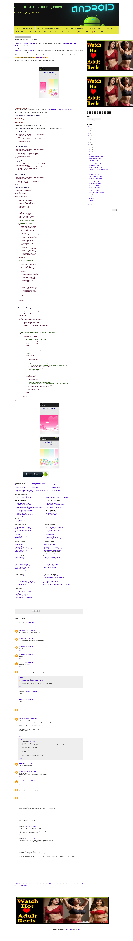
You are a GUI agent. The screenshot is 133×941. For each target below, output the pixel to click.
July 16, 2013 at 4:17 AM (30, 622)
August (90, 147)
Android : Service (19, 551)
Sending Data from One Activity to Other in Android (26, 548)
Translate (97, 121)
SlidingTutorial (40, 798)
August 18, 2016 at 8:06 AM (32, 797)
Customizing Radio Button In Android (96, 189)
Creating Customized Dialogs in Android (53, 548)
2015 (89, 140)
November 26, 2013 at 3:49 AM (31, 691)
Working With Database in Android (50, 581)
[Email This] (33, 611)
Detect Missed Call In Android (95, 163)
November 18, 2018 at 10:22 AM (31, 805)
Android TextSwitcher (36, 484)
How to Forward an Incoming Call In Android (25, 582)
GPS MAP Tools (108, 28)
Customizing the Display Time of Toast (32, 506)
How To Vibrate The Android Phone (23, 591)
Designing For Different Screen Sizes (31, 514)
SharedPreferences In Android (51, 575)
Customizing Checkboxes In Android (55, 504)
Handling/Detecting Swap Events (40, 486)
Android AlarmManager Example (95, 178)
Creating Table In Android (48, 582)
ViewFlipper (19, 50)
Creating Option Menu (20, 557)
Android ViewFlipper (55, 484)
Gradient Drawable (55, 486)
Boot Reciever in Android (94, 190)
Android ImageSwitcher (20, 484)
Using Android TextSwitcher (52, 513)
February (91, 200)
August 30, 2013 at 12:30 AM (29, 670)
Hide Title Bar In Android (94, 160)
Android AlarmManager (20, 489)
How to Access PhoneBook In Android (23, 595)
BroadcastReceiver (19, 553)
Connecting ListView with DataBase (96, 153)
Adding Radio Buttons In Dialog (51, 546)
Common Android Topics (64, 32)
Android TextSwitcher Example (95, 167)
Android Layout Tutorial (94, 165)
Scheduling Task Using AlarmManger (23, 521)
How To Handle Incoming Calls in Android (24, 581)
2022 (89, 128)
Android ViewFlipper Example (95, 174)
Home (49, 883)
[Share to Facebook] (37, 611)
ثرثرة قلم (20, 763)
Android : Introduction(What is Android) (32, 496)
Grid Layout (17, 538)
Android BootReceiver (35, 489)
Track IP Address (93, 28)
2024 (89, 126)
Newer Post (17, 883)
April (90, 196)
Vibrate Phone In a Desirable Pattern (56, 489)
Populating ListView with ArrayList (51, 558)
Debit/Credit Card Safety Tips (48, 28)
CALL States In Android (20, 584)
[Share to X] (36, 611)
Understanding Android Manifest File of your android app (57, 497)
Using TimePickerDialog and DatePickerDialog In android (32, 507)
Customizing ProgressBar (53, 506)
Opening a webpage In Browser (22, 594)
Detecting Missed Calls (20, 487)
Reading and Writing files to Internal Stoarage (54, 577)
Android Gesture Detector (20, 486)
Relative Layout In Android (21, 533)
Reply (20, 626)
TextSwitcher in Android (94, 181)
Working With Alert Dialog (49, 544)
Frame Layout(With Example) (21, 536)
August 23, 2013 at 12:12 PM (28, 662)
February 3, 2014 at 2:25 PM (29, 708)
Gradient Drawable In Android (95, 158)
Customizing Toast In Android (32, 503)
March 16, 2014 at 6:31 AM (33, 741)
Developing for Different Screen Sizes (23, 490)
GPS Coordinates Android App (73, 28)
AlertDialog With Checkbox (94, 187)
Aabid (20, 662)
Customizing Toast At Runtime (29, 567)
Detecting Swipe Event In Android (96, 176)
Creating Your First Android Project (30, 497)
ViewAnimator (30, 50)
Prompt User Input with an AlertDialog (23, 597)
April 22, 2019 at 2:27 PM (30, 838)
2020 (89, 131)
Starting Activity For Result (21, 547)
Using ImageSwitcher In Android (95, 180)
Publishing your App (55, 490)
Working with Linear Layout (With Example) (24, 528)
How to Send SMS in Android (51, 564)
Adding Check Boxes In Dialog (51, 547)
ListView (48, 533)
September (91, 146)
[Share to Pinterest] (39, 611)
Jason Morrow (69, 929)
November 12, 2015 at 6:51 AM (29, 780)
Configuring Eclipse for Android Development (59, 496)
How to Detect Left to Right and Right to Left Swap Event (59, 109)
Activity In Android (19, 544)
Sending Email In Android (20, 593)
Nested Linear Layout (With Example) (23, 530)
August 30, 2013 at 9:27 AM (37, 680)
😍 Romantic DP (97, 32)
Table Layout (18, 534)
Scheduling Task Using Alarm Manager (97, 192)
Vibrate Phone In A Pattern (94, 185)
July (90, 149)
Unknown (21, 638)
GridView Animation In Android (95, 171)
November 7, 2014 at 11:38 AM (29, 771)
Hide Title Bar (35, 487)
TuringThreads (22, 630)
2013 (89, 144)
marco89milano (22, 788)
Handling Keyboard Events (31, 516)
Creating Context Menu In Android (22, 558)
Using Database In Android (94, 172)
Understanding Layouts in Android (22, 527)
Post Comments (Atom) (25, 885)
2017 (89, 137)
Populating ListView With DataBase (36, 510)
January (91, 202)
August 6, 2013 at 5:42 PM (28, 646)
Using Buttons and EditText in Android (54, 527)
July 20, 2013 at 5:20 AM (31, 630)
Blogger (79, 929)
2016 (89, 139)
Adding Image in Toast (20, 568)
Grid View (48, 531)
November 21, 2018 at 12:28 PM (31, 817)
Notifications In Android (20, 590)
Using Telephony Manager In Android (23, 575)
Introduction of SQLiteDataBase (54, 580)
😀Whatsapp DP (82, 32)
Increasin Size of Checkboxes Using (33, 511)
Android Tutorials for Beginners (38, 7)
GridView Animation (55, 487)
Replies (21, 677)
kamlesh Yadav (25, 680)
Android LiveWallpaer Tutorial (38, 483)
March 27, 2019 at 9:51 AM (30, 826)
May (90, 194)
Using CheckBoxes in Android (52, 528)
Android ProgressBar (31, 513)
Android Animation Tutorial (26, 32)
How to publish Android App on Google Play (24, 491)
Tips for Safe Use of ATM (25, 28)
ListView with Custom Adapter (51, 560)
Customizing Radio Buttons (53, 503)
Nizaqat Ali (21, 718)
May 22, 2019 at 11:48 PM (30, 848)
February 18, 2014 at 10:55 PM (30, 718)
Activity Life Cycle (19, 546)
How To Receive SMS (49, 565)
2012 (89, 204)
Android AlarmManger (20, 520)
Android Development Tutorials (26, 43)
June (90, 151)
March (90, 198)
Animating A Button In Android (23, 508)
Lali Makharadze (22, 797)
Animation (20, 612)
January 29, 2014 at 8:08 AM (28, 699)
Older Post (81, 883)
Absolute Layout (18, 537)
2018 (89, 135)
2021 (89, 130)
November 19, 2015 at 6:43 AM (32, 788)
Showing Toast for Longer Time (42, 490)
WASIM (20, 699)
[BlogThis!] (34, 611)
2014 (89, 142)
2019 (89, 133)
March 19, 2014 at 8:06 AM (28, 763)
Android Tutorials (45, 32)
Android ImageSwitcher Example (96, 162)
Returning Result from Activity (21, 550)
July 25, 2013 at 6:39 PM (28, 638)
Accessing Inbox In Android (50, 567)
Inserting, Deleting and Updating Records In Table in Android (56, 584)
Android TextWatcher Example (95, 183)
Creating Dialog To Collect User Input (52, 550)
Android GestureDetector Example (96, 156)
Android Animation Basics (42, 57)
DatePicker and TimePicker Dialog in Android (98, 169)
